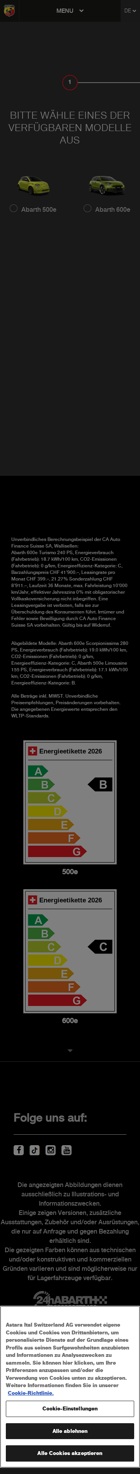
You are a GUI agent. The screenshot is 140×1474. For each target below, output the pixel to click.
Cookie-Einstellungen (70, 1409)
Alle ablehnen (70, 1431)
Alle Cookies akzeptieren (69, 1453)
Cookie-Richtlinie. (31, 1393)
